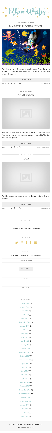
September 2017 (25, 360)
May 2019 (24, 318)
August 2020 (24, 303)
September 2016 (25, 401)
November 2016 (24, 394)
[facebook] (26, 242)
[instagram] (22, 242)
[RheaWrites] (26, 10)
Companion (26, 95)
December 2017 (24, 352)
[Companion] (26, 128)
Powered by (26, 427)
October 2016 (25, 397)
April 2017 (24, 379)
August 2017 (24, 364)
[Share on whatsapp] (19, 84)
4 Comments (45, 208)
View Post (26, 80)
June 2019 (25, 315)
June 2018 (25, 330)
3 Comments (45, 83)
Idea (26, 158)
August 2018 (24, 326)
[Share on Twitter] (11, 84)
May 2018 (24, 333)
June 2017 (25, 371)
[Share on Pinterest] (14, 84)
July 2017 (25, 367)
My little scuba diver (26, 26)
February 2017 (25, 382)
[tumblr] (30, 242)
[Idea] (26, 192)
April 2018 (24, 337)
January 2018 (25, 348)
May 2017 (24, 375)
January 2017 (25, 386)
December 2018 (24, 322)
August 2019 (24, 307)
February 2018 (25, 345)
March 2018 (25, 341)
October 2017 (25, 356)
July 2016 (25, 409)
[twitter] (16, 242)
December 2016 (24, 390)
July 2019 (25, 311)
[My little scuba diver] (26, 65)
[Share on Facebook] (9, 84)
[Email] (35, 242)
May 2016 (24, 416)
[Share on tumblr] (17, 84)
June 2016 (25, 412)
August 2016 (24, 405)
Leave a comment (43, 147)
